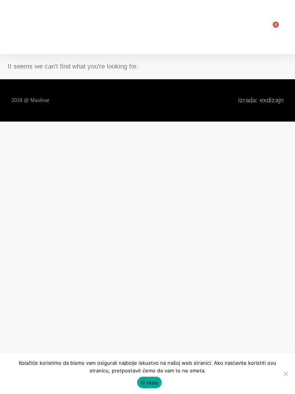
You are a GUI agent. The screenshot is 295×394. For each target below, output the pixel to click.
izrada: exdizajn (260, 100)
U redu (149, 382)
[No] (285, 373)
